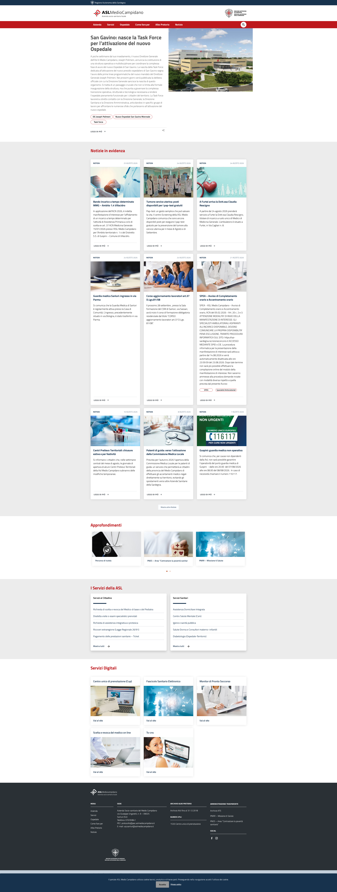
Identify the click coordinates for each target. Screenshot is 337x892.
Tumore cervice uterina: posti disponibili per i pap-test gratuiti (164, 203)
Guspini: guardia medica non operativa (221, 450)
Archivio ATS (215, 810)
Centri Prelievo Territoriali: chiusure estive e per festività (113, 452)
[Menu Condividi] (163, 130)
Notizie (179, 24)
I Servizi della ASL (106, 588)
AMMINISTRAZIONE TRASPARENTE (224, 803)
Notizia (96, 163)
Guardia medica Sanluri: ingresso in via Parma (114, 298)
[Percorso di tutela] (116, 548)
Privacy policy (176, 884)
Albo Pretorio (162, 24)
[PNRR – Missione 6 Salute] (220, 548)
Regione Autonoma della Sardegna (110, 2)
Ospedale (125, 24)
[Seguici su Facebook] (211, 838)
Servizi (110, 24)
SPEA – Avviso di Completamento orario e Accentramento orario (218, 298)
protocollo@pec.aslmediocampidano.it (138, 823)
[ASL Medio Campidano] (92, 2)
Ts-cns (150, 733)
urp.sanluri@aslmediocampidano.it (139, 826)
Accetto (162, 884)
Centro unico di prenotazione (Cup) (112, 681)
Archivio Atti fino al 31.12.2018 (184, 810)
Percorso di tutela (103, 560)
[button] (166, 571)
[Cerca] (243, 25)
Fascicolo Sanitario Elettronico (163, 681)
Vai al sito (98, 720)
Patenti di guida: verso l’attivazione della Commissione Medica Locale (166, 452)
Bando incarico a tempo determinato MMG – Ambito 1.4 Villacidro (113, 203)
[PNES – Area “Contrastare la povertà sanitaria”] (168, 548)
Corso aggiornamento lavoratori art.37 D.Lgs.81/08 (167, 298)
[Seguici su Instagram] (216, 838)
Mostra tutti (99, 646)
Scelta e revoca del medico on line (112, 733)
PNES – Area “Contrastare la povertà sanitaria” (168, 560)
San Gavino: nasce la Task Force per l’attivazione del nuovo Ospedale (126, 43)
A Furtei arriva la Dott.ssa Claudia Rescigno (218, 203)
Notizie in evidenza (108, 150)
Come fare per (142, 24)
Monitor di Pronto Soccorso (215, 681)
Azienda (97, 24)
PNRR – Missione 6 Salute (211, 560)
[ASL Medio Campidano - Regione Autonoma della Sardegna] (104, 792)
